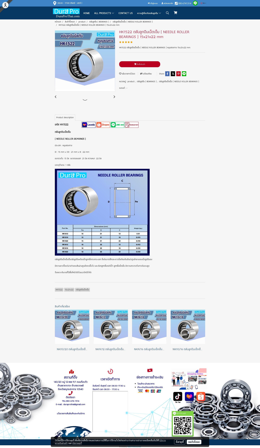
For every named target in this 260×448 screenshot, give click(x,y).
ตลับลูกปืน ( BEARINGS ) (147, 81)
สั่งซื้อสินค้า (140, 64)
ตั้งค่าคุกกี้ (180, 442)
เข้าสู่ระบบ (154, 3)
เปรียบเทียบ (147, 73)
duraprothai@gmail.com (74, 404)
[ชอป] (201, 397)
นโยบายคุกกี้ (77, 443)
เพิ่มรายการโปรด (128, 73)
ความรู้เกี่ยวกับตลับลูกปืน (148, 13)
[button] (167, 12)
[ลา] (189, 397)
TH (203, 3)
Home (86, 13)
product (131, 81)
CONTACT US (125, 13)
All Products (103, 13)
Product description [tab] (65, 117)
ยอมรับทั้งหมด (194, 442)
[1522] (88, 124)
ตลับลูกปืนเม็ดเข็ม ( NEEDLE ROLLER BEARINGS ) (179, 81)
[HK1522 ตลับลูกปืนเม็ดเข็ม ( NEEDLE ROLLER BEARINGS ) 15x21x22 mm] (85, 60)
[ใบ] (132, 124)
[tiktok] (178, 397)
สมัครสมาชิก (168, 3)
